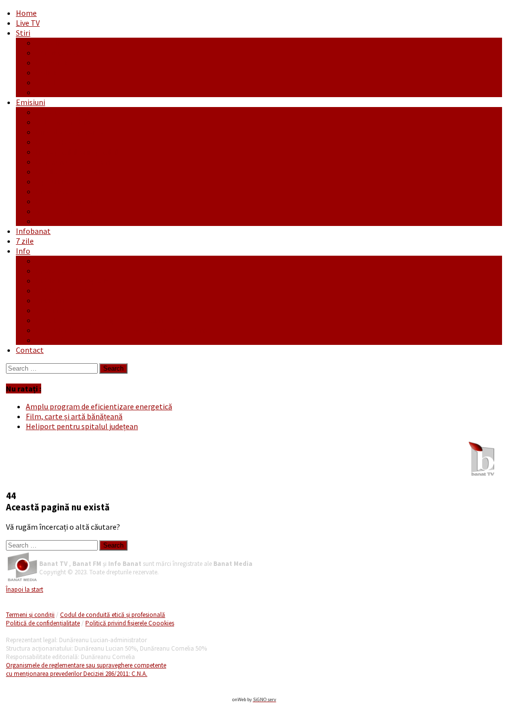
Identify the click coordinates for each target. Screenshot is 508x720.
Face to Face (56, 142)
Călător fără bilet (65, 122)
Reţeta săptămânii (67, 201)
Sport (45, 92)
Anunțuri (50, 300)
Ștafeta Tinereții (64, 211)
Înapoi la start (24, 589)
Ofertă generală (63, 261)
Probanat (52, 191)
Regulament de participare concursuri (100, 320)
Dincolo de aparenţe (69, 132)
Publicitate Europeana (74, 280)
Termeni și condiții (30, 614)
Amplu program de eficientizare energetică (99, 406)
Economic (52, 62)
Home (26, 13)
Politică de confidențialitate (43, 623)
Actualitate (55, 43)
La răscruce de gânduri (73, 161)
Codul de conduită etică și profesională (112, 614)
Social (46, 82)
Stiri (23, 33)
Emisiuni (30, 102)
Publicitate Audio (65, 290)
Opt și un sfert (60, 181)
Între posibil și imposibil (77, 152)
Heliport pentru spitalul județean (82, 426)
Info (23, 251)
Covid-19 (50, 340)
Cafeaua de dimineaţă (72, 112)
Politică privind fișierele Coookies (129, 623)
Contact (30, 350)
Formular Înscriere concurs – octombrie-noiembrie (122, 330)
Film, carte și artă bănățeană (74, 416)
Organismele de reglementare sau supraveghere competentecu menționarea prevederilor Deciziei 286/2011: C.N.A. (86, 669)
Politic (47, 72)
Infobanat (33, 231)
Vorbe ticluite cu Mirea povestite (90, 221)
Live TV (28, 23)
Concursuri (54, 310)
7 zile (25, 241)
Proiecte (50, 271)
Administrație (59, 52)
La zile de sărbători (68, 171)
